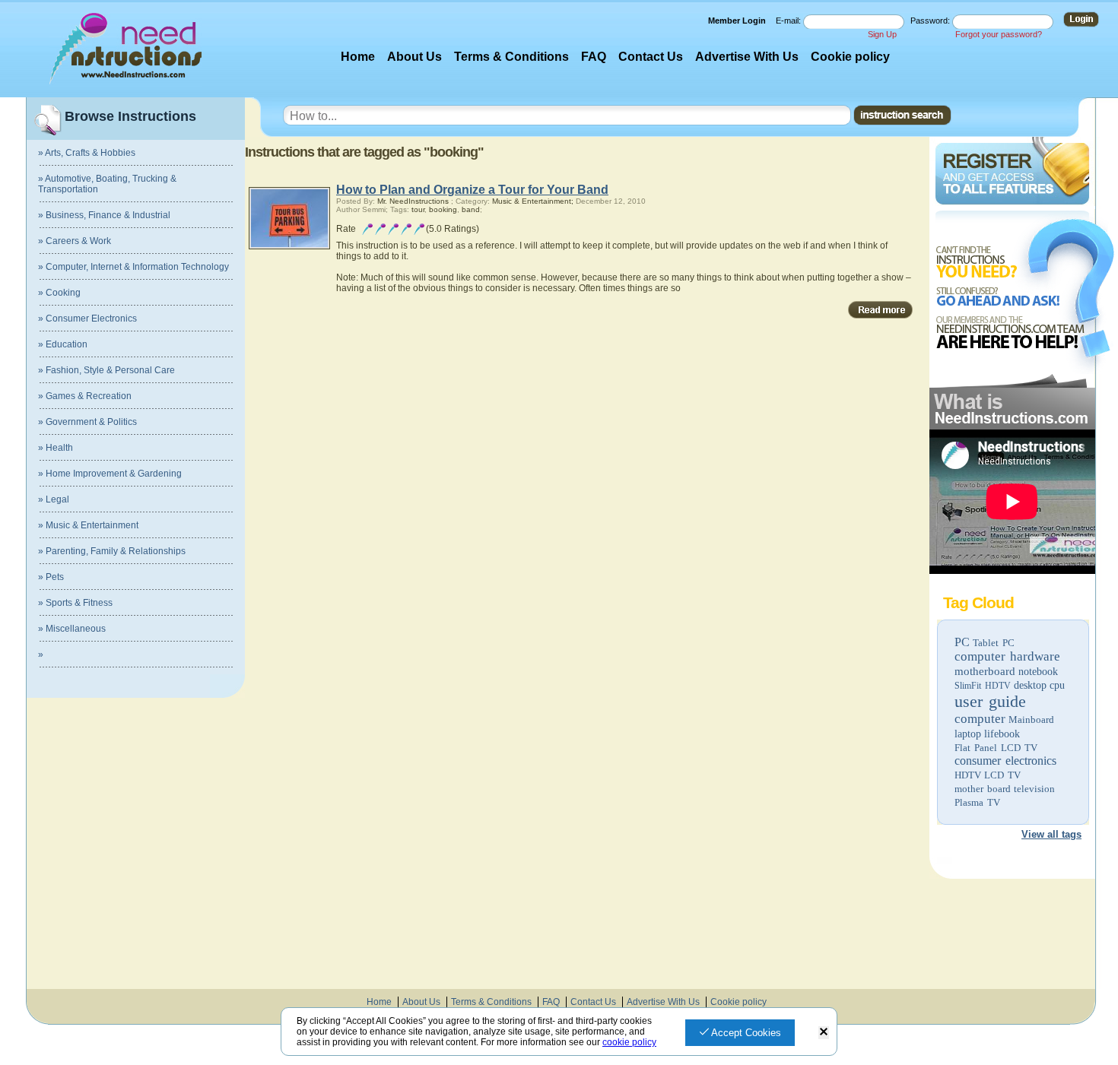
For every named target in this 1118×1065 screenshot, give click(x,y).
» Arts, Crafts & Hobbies (86, 152)
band (471, 209)
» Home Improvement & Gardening (110, 473)
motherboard (984, 671)
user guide (990, 701)
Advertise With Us (747, 56)
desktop (1030, 685)
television (1034, 788)
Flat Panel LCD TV (995, 747)
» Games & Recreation (85, 396)
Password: (931, 20)
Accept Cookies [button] (745, 1032)
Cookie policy (850, 56)
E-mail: (789, 20)
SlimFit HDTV (982, 685)
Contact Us (650, 56)
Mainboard (1031, 719)
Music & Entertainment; (532, 201)
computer (979, 719)
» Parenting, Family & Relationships (112, 551)
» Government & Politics (87, 422)
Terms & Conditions (511, 56)
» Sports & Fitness (75, 602)
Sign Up (882, 34)
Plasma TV (977, 802)
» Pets (51, 577)
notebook (1038, 671)
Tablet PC (994, 642)
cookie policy (629, 1042)
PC (962, 642)
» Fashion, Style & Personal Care (106, 370)
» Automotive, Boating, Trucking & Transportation (107, 184)
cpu (1057, 685)
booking (443, 209)
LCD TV (1002, 775)
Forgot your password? (998, 34)
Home (358, 56)
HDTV (967, 775)
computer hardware (1007, 656)
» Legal (53, 499)
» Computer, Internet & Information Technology (133, 266)
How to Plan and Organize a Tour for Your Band (472, 189)
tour (417, 209)
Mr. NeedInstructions (413, 201)
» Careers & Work (74, 241)
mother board (982, 788)
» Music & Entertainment (88, 525)
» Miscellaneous (72, 628)
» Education (62, 344)
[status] (823, 1032)
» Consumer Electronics (87, 318)
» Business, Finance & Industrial (104, 215)
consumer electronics (1005, 760)
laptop (967, 734)
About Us (414, 56)
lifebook (1002, 734)
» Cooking (59, 292)
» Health (55, 447)
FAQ (593, 56)
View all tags (1051, 834)
